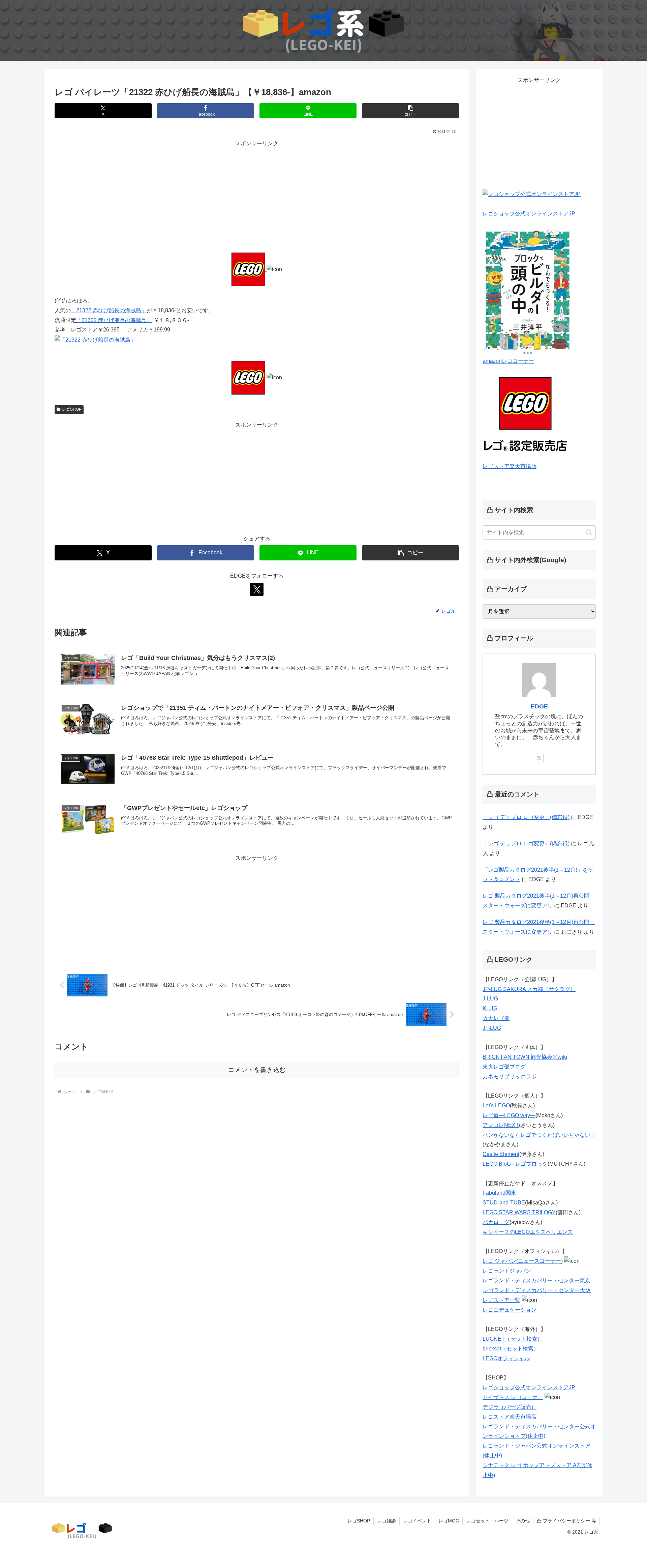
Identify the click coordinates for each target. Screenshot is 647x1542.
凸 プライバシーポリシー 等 (566, 1520)
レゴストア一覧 (501, 1300)
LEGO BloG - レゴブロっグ (515, 1164)
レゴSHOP (72, 409)
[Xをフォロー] (257, 589)
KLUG (490, 1008)
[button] (410, 110)
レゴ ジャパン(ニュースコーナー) (523, 1261)
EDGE (539, 706)
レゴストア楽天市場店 (509, 466)
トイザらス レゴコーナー (513, 1397)
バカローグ (496, 1222)
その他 (523, 1520)
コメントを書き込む (257, 1069)
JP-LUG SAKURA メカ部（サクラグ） (529, 989)
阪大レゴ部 (496, 1018)
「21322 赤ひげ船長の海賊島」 (109, 310)
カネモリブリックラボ (509, 1076)
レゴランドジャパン (507, 1271)
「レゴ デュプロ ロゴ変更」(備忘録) (526, 817)
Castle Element (501, 1154)
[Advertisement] (257, 196)
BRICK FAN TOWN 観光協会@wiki (525, 1057)
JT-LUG (492, 1028)
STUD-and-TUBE (504, 1202)
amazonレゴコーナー (508, 361)
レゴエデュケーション (509, 1310)
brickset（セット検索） (511, 1348)
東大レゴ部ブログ (504, 1067)
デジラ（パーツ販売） (509, 1407)
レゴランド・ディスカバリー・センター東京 (536, 1280)
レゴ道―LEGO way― (509, 1115)
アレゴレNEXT (501, 1125)
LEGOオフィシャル (506, 1358)
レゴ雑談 (386, 1520)
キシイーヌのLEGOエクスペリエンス (528, 1232)
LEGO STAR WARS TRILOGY (519, 1212)
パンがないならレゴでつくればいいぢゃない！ (539, 1135)
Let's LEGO (496, 1105)
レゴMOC (448, 1520)
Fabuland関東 (499, 1193)
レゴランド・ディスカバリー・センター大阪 (537, 1290)
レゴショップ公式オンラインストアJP (529, 213)
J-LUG (490, 998)
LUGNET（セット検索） (513, 1339)
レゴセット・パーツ (487, 1520)
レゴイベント (417, 1520)
